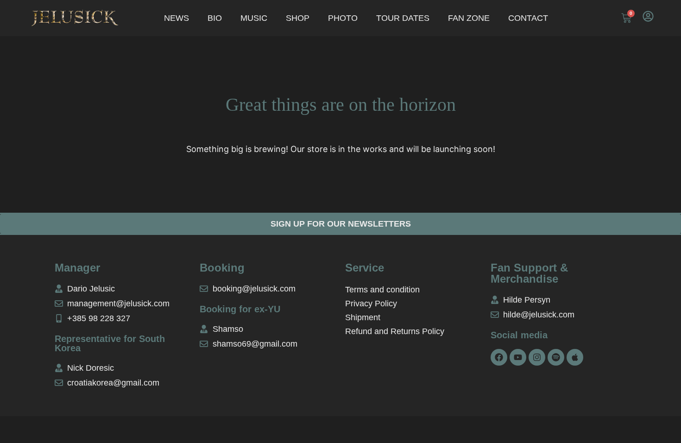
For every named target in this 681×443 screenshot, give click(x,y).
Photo (343, 18)
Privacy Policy (371, 303)
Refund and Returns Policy (394, 331)
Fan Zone (469, 18)
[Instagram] (537, 357)
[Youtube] (518, 357)
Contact (528, 18)
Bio (215, 18)
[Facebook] (499, 357)
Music (253, 18)
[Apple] (575, 357)
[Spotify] (556, 357)
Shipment (362, 317)
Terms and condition (382, 289)
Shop (297, 18)
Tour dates (402, 18)
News (176, 18)
